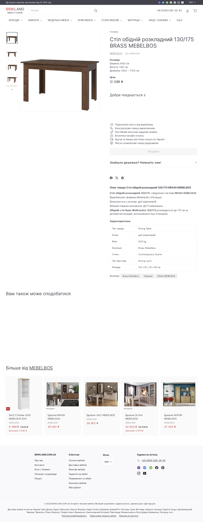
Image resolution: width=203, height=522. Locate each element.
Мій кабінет (75, 487)
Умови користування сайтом (103, 516)
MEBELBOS (116, 53)
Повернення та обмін (80, 478)
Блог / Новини (42, 469)
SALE (179, 20)
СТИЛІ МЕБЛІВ (111, 20)
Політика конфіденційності (74, 516)
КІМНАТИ (34, 20)
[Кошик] (195, 10)
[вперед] (12, 88)
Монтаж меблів (77, 469)
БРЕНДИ (14, 20)
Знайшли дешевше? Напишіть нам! (135, 162)
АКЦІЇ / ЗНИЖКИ (159, 20)
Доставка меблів (78, 465)
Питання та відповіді (46, 474)
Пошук (38, 478)
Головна (114, 32)
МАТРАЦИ (134, 20)
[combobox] (64, 10)
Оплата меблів (77, 460)
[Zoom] (60, 71)
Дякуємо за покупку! (128, 516)
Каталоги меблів (77, 483)
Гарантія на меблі (78, 474)
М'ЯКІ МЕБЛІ (85, 20)
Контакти (39, 465)
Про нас (39, 460)
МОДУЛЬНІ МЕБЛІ (59, 20)
